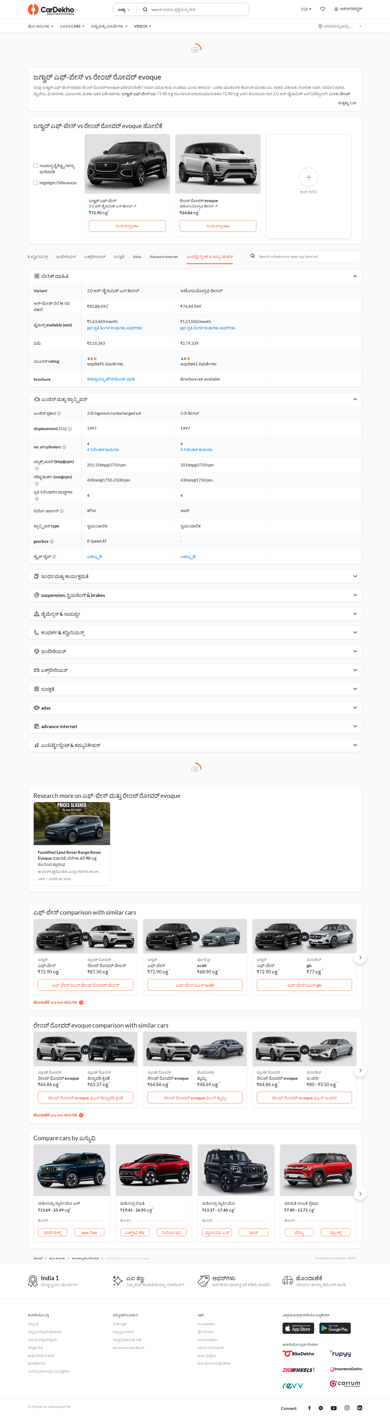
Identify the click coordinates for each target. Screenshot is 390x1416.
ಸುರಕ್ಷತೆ (119, 256)
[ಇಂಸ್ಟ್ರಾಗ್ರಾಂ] (347, 1408)
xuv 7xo (89, 1232)
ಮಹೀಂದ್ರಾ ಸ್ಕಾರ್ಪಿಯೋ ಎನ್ (59, 1203)
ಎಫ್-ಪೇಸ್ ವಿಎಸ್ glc (304, 984)
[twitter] (321, 1408)
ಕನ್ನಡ (304, 9)
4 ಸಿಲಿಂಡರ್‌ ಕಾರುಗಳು (103, 449)
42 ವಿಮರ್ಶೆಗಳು (205, 363)
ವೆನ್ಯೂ (299, 1232)
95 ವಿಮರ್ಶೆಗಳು (111, 363)
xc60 (201, 965)
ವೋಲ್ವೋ (204, 959)
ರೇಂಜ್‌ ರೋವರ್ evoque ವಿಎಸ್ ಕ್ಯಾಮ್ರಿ (195, 1097)
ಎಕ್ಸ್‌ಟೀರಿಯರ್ (94, 256)
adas (137, 256)
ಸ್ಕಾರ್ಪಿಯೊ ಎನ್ (217, 1232)
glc (309, 965)
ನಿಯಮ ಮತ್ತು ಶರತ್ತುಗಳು (42, 1340)
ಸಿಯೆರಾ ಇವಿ (171, 1232)
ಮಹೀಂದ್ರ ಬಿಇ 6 (132, 1203)
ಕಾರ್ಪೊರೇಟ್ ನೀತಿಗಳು (41, 1356)
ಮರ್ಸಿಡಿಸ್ (314, 959)
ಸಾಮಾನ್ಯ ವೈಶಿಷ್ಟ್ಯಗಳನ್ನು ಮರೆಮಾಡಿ (57, 168)
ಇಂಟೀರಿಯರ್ (66, 256)
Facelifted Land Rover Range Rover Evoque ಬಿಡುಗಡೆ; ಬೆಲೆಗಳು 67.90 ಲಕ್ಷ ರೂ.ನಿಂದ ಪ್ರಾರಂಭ (69, 858)
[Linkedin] (359, 1408)
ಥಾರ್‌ (253, 1232)
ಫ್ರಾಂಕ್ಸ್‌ (335, 1232)
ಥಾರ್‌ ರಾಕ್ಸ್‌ (52, 1232)
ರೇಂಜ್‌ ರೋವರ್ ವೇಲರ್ (107, 965)
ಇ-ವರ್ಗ (313, 1078)
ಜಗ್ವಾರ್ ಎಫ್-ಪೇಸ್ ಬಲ (139, 93)
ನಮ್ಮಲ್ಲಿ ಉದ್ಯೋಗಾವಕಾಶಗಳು (45, 1332)
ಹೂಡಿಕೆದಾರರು (37, 1363)
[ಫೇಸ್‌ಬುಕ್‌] (309, 1408)
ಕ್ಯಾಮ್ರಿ (201, 1078)
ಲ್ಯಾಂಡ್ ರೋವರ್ (99, 959)
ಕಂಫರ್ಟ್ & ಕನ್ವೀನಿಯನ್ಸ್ (31, 256)
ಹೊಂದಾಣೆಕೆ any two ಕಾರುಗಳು (55, 1002)
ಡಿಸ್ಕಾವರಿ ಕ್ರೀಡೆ (99, 1078)
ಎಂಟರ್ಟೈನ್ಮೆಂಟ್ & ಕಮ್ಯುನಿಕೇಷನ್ (210, 256)
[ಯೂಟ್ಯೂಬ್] (334, 1408)
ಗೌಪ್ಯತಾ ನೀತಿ (35, 1348)
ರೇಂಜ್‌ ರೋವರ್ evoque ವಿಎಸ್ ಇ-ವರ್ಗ (304, 1097)
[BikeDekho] (298, 1353)
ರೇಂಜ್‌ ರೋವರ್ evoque (199, 200)
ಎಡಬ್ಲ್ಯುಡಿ (94, 556)
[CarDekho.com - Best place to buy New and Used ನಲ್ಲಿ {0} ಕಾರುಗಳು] (51, 9)
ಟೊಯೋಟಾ (205, 1072)
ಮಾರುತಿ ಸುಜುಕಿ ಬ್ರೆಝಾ (301, 1203)
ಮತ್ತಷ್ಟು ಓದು (347, 102)
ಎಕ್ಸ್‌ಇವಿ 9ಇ (134, 1232)
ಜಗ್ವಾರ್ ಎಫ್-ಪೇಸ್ (102, 200)
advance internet (164, 256)
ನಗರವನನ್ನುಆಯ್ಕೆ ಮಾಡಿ (340, 26)
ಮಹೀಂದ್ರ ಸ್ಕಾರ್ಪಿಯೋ (218, 1203)
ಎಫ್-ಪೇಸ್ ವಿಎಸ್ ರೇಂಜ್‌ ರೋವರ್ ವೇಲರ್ (85, 984)
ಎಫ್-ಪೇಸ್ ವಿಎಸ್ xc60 (195, 984)
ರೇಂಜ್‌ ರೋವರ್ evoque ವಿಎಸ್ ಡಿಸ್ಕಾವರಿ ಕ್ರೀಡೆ (85, 1097)
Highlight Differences (58, 182)
